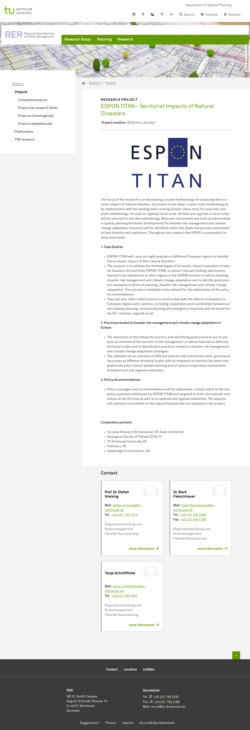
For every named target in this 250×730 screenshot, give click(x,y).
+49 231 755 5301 (125, 595)
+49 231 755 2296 (193, 514)
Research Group (77, 39)
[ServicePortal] (162, 14)
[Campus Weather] (152, 14)
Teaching (104, 39)
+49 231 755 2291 (166, 696)
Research (125, 39)
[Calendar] (134, 14)
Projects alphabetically (35, 123)
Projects (21, 92)
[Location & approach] (143, 14)
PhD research (25, 139)
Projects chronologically (36, 115)
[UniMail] (171, 14)
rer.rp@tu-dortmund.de (168, 706)
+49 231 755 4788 (193, 519)
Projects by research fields (38, 107)
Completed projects (32, 100)
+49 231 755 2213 (125, 514)
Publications (24, 131)
